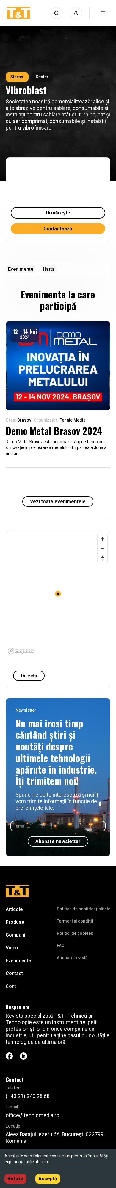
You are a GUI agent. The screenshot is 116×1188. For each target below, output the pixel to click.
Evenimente (18, 960)
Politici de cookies (75, 933)
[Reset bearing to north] (102, 558)
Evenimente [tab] (20, 269)
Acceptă (47, 1178)
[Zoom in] (102, 539)
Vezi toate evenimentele (58, 501)
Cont (11, 986)
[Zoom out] (102, 548)
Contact (14, 973)
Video (12, 948)
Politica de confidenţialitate (83, 908)
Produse (15, 922)
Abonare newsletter (58, 841)
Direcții (29, 676)
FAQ (61, 945)
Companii (16, 935)
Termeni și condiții (75, 921)
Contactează (57, 228)
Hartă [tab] (49, 269)
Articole (14, 909)
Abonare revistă (72, 957)
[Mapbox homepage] (21, 651)
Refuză (15, 1178)
